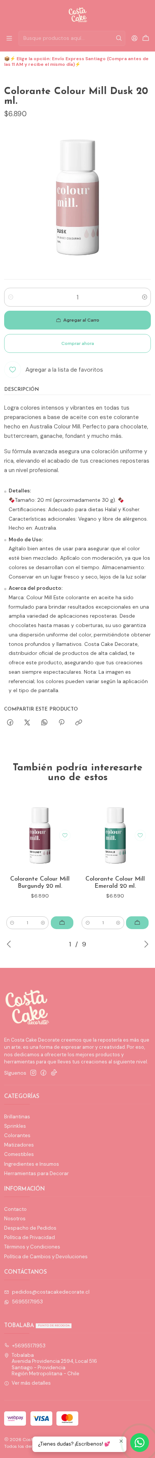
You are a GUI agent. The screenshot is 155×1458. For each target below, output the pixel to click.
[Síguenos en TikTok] (54, 1073)
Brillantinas (17, 1116)
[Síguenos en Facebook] (43, 1073)
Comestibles (19, 1154)
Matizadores (19, 1145)
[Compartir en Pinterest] (61, 722)
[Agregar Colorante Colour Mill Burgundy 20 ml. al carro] (62, 922)
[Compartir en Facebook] (10, 722)
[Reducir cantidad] (10, 297)
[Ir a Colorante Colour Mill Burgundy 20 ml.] (39, 835)
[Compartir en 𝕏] (27, 722)
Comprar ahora (77, 343)
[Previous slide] (9, 944)
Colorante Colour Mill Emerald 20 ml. (115, 883)
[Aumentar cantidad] (144, 297)
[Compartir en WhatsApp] (44, 722)
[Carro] (146, 38)
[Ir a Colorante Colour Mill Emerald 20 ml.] (115, 835)
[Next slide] (145, 944)
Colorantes (17, 1135)
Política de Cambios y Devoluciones (46, 1256)
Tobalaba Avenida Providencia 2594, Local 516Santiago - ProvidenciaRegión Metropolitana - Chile (54, 1364)
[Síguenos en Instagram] (33, 1073)
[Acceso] (134, 38)
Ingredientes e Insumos (31, 1164)
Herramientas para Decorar (36, 1173)
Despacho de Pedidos (30, 1228)
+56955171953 (29, 1346)
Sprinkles (15, 1126)
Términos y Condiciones (32, 1247)
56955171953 (27, 1302)
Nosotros (15, 1218)
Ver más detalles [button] (31, 1383)
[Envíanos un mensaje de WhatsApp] (139, 1442)
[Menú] (9, 38)
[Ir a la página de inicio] (77, 14)
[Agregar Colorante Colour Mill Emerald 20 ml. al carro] (137, 922)
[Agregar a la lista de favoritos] (64, 835)
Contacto (15, 1209)
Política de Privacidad (29, 1237)
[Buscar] (118, 38)
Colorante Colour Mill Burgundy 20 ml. (40, 883)
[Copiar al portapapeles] (79, 722)
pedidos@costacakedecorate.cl (51, 1292)
